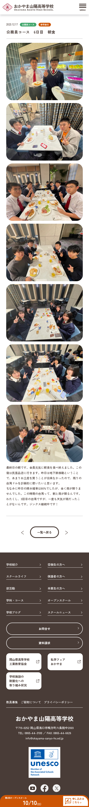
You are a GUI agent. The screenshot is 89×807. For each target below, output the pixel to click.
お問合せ (44, 629)
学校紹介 (12, 565)
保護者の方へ (56, 576)
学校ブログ (13, 612)
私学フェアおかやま (58, 661)
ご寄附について (31, 702)
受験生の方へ (56, 565)
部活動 (10, 588)
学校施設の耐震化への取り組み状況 (18, 680)
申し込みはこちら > (78, 800)
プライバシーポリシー (58, 702)
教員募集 (12, 702)
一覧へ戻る (44, 532)
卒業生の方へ (56, 588)
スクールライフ (16, 576)
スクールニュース (59, 612)
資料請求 (44, 643)
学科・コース (15, 600)
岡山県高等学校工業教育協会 (19, 661)
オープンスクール (59, 600)
